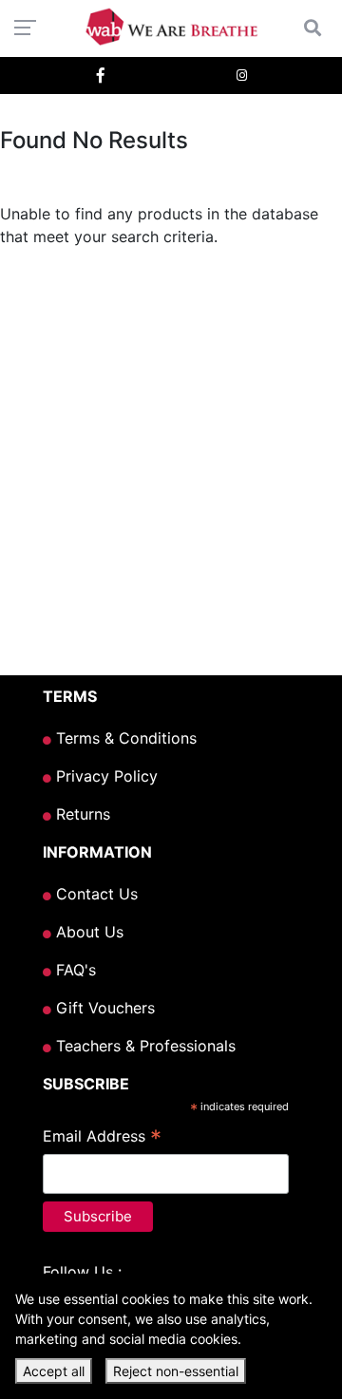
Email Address (102, 1138)
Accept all (54, 1371)
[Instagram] (242, 75)
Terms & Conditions (124, 737)
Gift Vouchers (103, 1007)
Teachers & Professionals (143, 1045)
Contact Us (94, 893)
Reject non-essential (175, 1371)
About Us (87, 931)
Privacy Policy (104, 775)
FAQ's (73, 969)
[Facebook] (100, 75)
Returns (80, 813)
